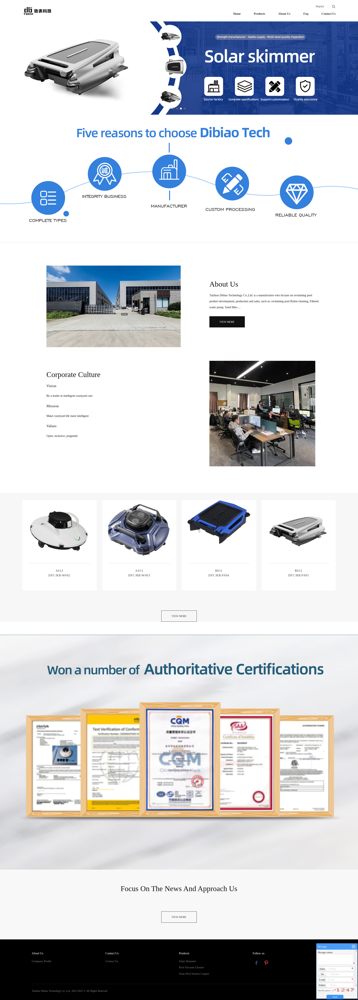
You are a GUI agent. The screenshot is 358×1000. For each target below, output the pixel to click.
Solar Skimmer (187, 961)
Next (353, 68)
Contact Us (328, 13)
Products (259, 13)
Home (237, 13)
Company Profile (41, 961)
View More (227, 322)
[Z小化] (353, 947)
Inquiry (320, 6)
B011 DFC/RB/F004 (218, 573)
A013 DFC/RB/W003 (139, 573)
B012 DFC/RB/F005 (298, 573)
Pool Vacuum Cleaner (191, 967)
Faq (305, 13)
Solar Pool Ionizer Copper (194, 973)
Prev (5, 68)
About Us (284, 13)
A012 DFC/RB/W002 (59, 573)
